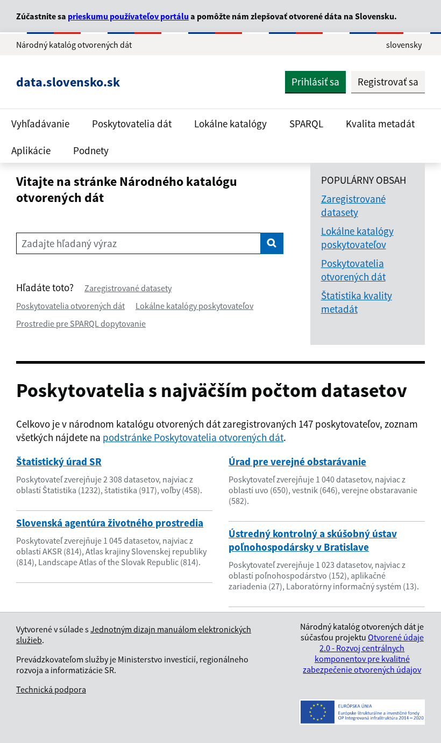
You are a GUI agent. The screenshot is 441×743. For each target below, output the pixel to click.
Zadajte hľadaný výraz (69, 243)
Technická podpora (51, 689)
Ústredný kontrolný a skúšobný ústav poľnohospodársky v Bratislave (313, 540)
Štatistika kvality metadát (356, 302)
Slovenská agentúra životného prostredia (109, 522)
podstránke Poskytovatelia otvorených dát (193, 437)
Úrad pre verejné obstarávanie (297, 461)
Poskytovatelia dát (132, 123)
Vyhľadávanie (40, 123)
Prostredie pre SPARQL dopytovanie (81, 323)
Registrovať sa (388, 81)
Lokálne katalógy (230, 123)
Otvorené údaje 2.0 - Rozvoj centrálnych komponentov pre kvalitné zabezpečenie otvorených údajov (363, 653)
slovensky (404, 44)
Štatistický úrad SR (59, 461)
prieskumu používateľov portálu (128, 16)
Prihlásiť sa (315, 81)
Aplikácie (31, 150)
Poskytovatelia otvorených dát (70, 305)
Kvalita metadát (380, 123)
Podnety (91, 150)
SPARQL (306, 123)
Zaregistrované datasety (128, 288)
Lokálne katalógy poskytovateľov (194, 305)
